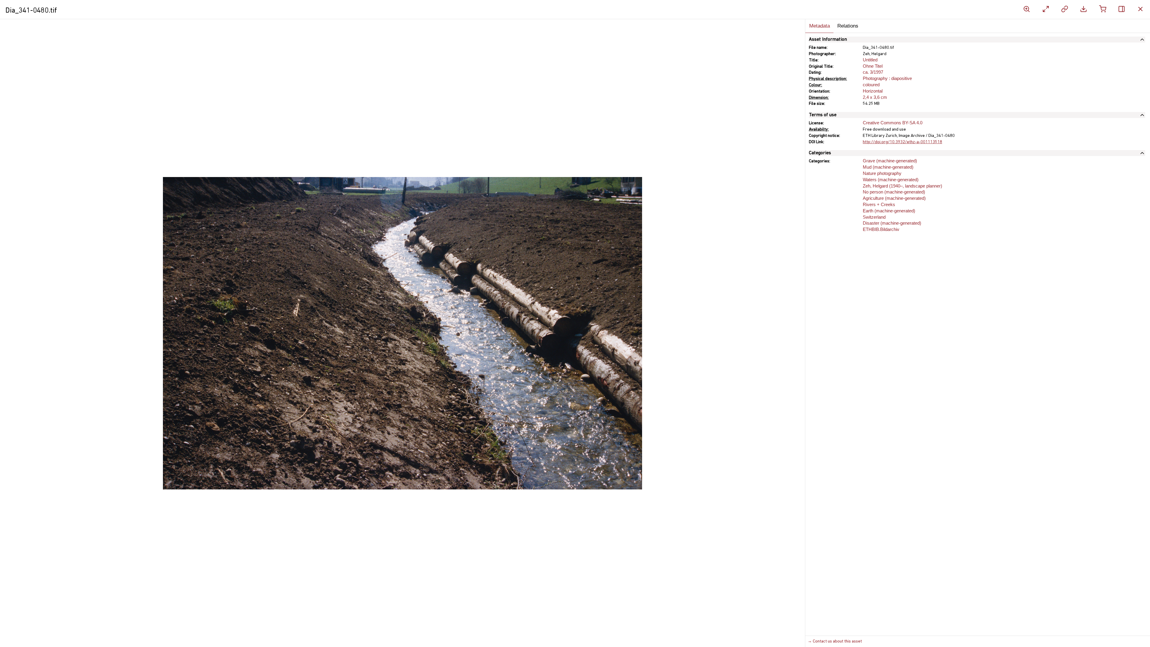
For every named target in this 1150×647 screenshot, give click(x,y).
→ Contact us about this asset (835, 641)
